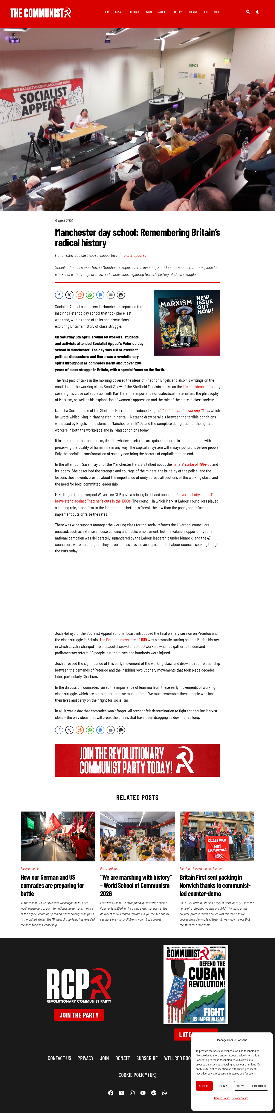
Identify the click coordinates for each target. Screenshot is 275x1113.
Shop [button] (205, 12)
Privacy (85, 1058)
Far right (185, 868)
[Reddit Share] (80, 295)
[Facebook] (110, 1093)
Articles (163, 12)
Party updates (135, 255)
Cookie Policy (222, 1098)
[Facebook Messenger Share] (100, 295)
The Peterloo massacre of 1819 (123, 639)
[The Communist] (41, 14)
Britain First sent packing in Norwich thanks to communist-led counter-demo (215, 885)
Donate (119, 12)
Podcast (192, 12)
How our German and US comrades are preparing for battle (52, 885)
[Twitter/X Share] (69, 295)
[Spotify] (153, 1093)
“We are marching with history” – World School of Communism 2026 (136, 885)
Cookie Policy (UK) (137, 1074)
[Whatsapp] (164, 1093)
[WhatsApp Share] (90, 295)
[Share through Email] (111, 295)
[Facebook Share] (59, 295)
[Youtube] (143, 1093)
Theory (178, 12)
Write (149, 12)
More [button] (216, 12)
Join (107, 12)
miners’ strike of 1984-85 (192, 464)
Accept (204, 1086)
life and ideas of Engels (201, 386)
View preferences (251, 1086)
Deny (223, 1086)
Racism (217, 868)
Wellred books (180, 1058)
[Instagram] (132, 1093)
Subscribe (134, 12)
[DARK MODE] (258, 12)
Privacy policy (240, 1098)
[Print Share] (121, 295)
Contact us (59, 1058)
